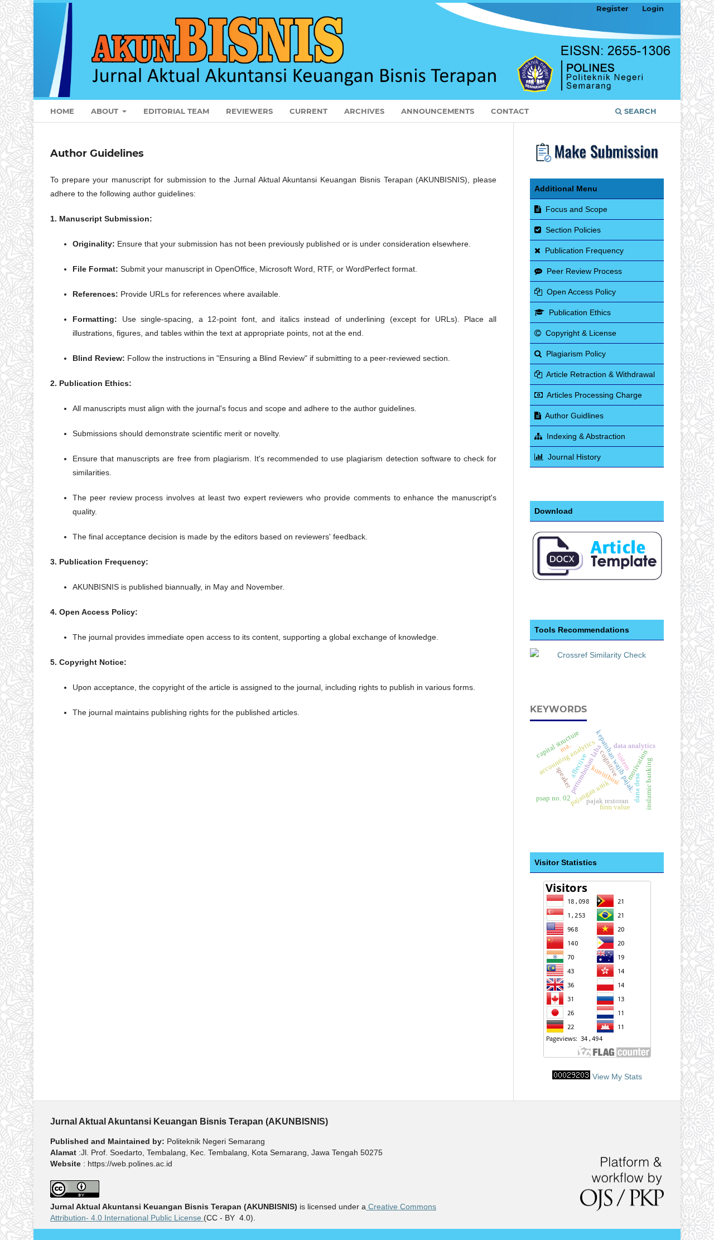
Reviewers (249, 111)
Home (62, 111)
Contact (510, 111)
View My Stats (617, 1076)
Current (308, 111)
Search (639, 111)
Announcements (437, 111)
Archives (364, 111)
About (105, 111)
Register (612, 8)
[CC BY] (202, 1217)
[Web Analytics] (571, 1076)
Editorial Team (176, 111)
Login (653, 8)
